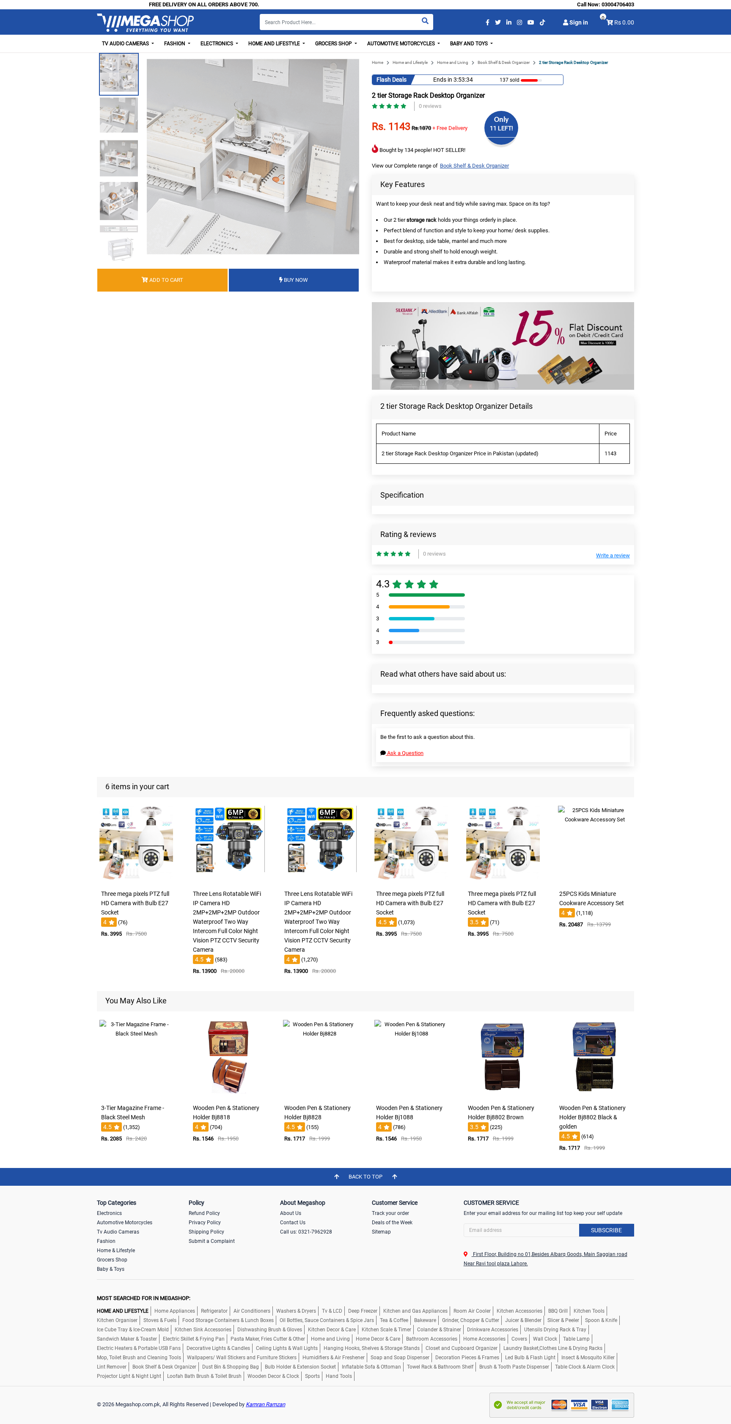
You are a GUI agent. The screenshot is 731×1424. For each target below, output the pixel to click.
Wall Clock (545, 1339)
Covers (519, 1339)
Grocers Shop (112, 1260)
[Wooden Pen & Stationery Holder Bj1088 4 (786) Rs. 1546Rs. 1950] (411, 1094)
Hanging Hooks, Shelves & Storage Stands (372, 1348)
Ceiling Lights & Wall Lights (287, 1348)
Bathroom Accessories (431, 1339)
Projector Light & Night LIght (129, 1376)
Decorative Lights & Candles (218, 1348)
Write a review (613, 555)
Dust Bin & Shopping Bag (230, 1367)
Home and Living (452, 62)
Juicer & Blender (523, 1320)
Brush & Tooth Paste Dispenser (514, 1367)
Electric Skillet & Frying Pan (194, 1339)
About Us (290, 1213)
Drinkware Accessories (492, 1330)
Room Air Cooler (472, 1311)
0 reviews (430, 106)
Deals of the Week (392, 1223)
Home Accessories (484, 1339)
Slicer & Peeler (563, 1320)
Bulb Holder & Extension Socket (300, 1367)
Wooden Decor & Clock (273, 1376)
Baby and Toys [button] (469, 44)
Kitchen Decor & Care (332, 1330)
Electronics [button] (217, 44)
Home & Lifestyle (116, 1250)
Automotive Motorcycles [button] (401, 44)
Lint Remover (111, 1367)
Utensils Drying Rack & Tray (555, 1330)
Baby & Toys (110, 1269)
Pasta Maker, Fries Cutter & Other (268, 1339)
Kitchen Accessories (519, 1311)
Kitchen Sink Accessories (203, 1330)
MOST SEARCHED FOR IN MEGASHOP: (143, 1298)
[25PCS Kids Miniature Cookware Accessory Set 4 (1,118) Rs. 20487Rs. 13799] (595, 880)
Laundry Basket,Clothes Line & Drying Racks (552, 1348)
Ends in (442, 79)
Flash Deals (391, 79)
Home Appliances (174, 1311)
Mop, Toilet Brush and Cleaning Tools (139, 1358)
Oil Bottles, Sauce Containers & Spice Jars (327, 1320)
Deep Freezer (362, 1311)
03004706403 (618, 4)
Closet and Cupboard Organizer (461, 1348)
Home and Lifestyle (410, 62)
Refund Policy (204, 1213)
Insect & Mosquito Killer (588, 1358)
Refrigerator (214, 1311)
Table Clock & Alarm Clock (585, 1367)
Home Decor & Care (378, 1339)
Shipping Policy (206, 1232)
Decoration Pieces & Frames (467, 1358)
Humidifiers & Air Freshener (333, 1358)
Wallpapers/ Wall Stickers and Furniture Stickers (242, 1358)
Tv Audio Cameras (118, 1232)
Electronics (109, 1213)
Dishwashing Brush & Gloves (269, 1330)
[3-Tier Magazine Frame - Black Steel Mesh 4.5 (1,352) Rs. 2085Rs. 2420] (136, 1094)
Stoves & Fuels (159, 1320)
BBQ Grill (558, 1311)
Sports (312, 1376)
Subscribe (606, 1230)
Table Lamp (576, 1339)
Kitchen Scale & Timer (386, 1330)
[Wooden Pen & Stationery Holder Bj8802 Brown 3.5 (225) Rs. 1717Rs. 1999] (503, 1094)
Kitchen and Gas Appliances (415, 1311)
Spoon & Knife (601, 1320)
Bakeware (425, 1320)
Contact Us (292, 1223)
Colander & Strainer (439, 1330)
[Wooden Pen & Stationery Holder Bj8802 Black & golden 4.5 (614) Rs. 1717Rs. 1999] (595, 1094)
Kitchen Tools (589, 1311)
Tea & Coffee (394, 1320)
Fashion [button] (175, 44)
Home (377, 62)
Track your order (390, 1213)
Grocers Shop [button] (334, 44)
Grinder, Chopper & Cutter (470, 1320)
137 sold (509, 80)
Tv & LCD (332, 1311)
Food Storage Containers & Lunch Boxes (228, 1320)
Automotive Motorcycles (124, 1223)
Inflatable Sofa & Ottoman (371, 1367)
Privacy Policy (205, 1223)
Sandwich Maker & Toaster (127, 1339)
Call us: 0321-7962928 (306, 1232)
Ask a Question (404, 753)
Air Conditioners (252, 1311)
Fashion (106, 1241)
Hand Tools (339, 1376)
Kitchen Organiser (117, 1320)
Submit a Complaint (212, 1241)
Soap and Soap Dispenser (400, 1358)
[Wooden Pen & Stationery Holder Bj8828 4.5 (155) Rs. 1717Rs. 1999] (320, 1094)
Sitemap (381, 1232)
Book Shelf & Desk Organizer (504, 62)
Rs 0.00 (624, 22)
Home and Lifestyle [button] (274, 44)
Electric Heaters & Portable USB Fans (139, 1348)
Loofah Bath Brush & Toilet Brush (204, 1376)
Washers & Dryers (296, 1311)
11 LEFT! (501, 128)
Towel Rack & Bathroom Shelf (440, 1367)
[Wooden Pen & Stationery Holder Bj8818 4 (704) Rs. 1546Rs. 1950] (228, 1094)
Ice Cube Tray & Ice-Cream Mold (133, 1330)
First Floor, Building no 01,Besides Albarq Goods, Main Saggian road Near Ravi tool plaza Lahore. (545, 1259)
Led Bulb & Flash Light (530, 1358)
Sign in (578, 22)
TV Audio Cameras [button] (126, 44)
